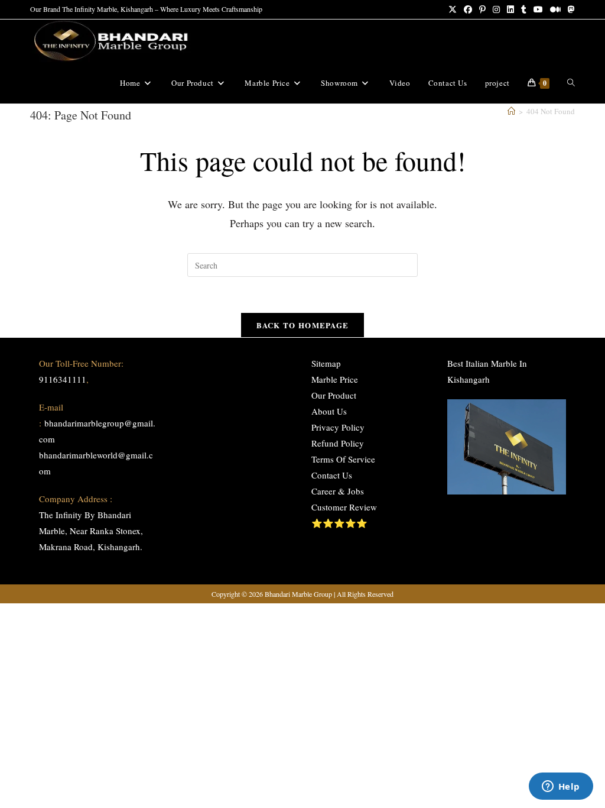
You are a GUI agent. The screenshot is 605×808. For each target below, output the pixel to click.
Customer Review (344, 507)
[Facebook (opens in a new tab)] (468, 9)
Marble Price (334, 379)
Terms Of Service (343, 459)
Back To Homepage (302, 325)
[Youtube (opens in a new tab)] (538, 9)
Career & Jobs (337, 491)
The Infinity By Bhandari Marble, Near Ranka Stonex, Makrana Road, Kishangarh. (91, 530)
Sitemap (326, 363)
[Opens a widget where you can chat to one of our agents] (560, 787)
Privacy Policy (338, 427)
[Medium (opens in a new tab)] (555, 9)
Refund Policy (337, 443)
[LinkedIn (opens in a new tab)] (510, 9)
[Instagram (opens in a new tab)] (496, 9)
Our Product (333, 395)
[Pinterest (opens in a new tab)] (482, 9)
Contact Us (331, 475)
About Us (329, 411)
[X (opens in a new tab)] (452, 9)
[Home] (511, 111)
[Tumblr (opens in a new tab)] (524, 9)
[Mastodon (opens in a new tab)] (569, 9)
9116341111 (62, 379)
